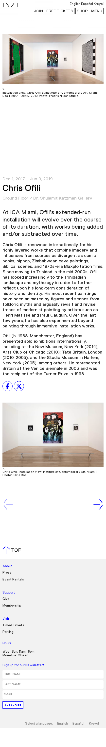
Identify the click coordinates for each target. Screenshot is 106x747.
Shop (82, 11)
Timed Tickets (13, 625)
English (62, 723)
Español (78, 723)
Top (13, 550)
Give (6, 599)
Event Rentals (13, 579)
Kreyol (94, 723)
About (7, 566)
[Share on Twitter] (19, 386)
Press (6, 572)
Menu (96, 11)
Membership (11, 605)
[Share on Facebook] (7, 386)
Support (8, 592)
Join (38, 11)
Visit (5, 619)
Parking (8, 632)
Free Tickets (59, 11)
